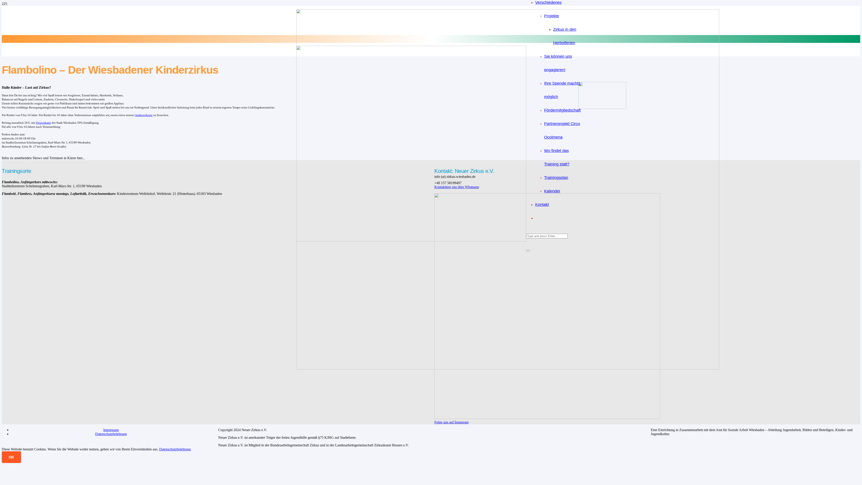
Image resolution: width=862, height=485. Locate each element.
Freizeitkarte (43, 122)
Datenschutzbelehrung (111, 434)
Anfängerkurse (144, 115)
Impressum (111, 430)
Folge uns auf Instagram (451, 422)
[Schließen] (528, 250)
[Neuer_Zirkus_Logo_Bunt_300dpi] (411, 240)
